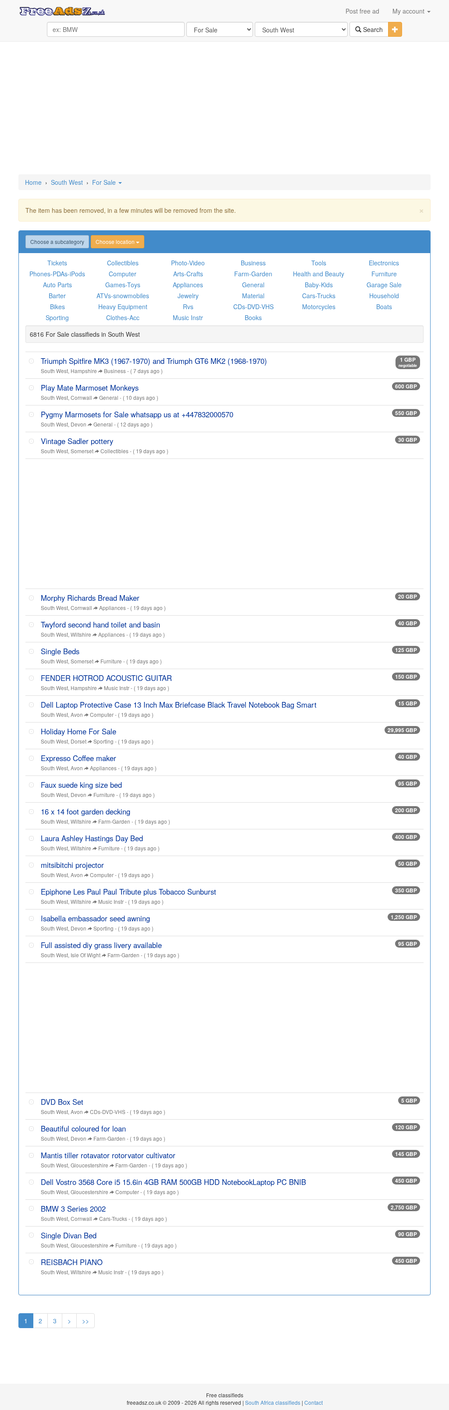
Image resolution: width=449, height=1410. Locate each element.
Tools (318, 262)
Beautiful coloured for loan (83, 1128)
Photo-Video (188, 262)
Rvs (188, 306)
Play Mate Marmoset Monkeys (90, 387)
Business (253, 262)
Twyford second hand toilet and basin (100, 624)
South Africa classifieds (272, 1402)
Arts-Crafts (188, 273)
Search (372, 29)
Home (33, 182)
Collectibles (123, 262)
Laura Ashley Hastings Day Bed (92, 838)
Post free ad (362, 11)
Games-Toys (122, 284)
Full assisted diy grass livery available (101, 945)
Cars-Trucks (318, 295)
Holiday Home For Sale (78, 731)
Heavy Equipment (122, 306)
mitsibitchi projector (72, 865)
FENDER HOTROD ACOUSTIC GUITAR (106, 678)
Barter (57, 295)
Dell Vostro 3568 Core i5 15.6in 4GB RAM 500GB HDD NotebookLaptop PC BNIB (173, 1182)
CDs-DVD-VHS (253, 306)
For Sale (105, 182)
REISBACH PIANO (72, 1262)
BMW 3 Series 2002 (73, 1208)
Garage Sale (384, 284)
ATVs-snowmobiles (122, 295)
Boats (384, 306)
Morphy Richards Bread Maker (90, 597)
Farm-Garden (253, 273)
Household (384, 295)
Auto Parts (57, 284)
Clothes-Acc (122, 317)
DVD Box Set (62, 1101)
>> (85, 1320)
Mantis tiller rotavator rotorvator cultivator (108, 1155)
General (253, 284)
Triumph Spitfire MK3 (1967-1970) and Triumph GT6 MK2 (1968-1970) (154, 361)
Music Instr (188, 317)
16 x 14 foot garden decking (85, 811)
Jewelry (188, 295)
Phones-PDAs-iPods (57, 273)
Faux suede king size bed (81, 784)
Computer (122, 273)
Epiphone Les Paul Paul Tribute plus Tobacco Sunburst (128, 891)
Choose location (116, 241)
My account (409, 11)
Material (253, 295)
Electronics (384, 262)
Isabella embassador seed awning (95, 918)
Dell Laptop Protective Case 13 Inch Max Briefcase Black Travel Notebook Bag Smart (179, 704)
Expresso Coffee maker (78, 758)
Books (253, 317)
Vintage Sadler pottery (77, 441)
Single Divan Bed (68, 1235)
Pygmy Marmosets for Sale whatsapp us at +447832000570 (137, 414)
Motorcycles (318, 306)
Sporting (57, 317)
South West (67, 182)
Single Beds (60, 651)
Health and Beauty (318, 273)
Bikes (57, 306)
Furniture (384, 273)
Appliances (188, 284)
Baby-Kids (319, 284)
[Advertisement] (224, 108)
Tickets (57, 262)
